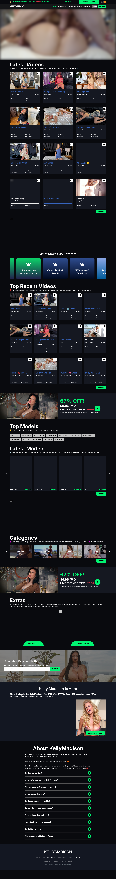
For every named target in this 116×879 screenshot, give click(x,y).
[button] (109, 474)
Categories (78, 6)
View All (101, 212)
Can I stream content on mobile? (37, 801)
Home (55, 6)
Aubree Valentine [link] (66, 375)
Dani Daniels (59, 439)
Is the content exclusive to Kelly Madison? (41, 780)
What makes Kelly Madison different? (39, 836)
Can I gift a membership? (34, 829)
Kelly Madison (51, 435)
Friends (70, 857)
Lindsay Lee (37, 439)
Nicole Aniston (39, 435)
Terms (43, 857)
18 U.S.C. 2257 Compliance (51, 861)
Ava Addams (26, 435)
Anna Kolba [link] (47, 129)
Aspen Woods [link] (15, 94)
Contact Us (77, 857)
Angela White (63, 435)
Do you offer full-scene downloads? (39, 808)
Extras (85, 6)
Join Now (102, 6)
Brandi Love (15, 435)
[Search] (90, 6)
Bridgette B (48, 439)
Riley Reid (26, 439)
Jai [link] (12, 129)
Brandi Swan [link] (81, 165)
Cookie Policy (51, 857)
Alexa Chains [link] (65, 311)
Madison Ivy (75, 435)
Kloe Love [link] (47, 201)
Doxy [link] (62, 342)
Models (70, 6)
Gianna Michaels (88, 435)
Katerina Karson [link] (16, 375)
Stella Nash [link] (80, 129)
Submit (55, 669)
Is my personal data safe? (35, 794)
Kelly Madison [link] (15, 201)
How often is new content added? (38, 822)
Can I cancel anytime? (33, 773)
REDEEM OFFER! (89, 2)
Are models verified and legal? (37, 815)
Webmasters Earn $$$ (66, 861)
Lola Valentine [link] (89, 375)
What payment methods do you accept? (40, 787)
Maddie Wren (15, 439)
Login (95, 6)
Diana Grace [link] (48, 165)
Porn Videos (62, 6)
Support (38, 857)
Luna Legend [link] (48, 94)
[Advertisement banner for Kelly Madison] (58, 233)
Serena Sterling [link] (82, 94)
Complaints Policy (61, 857)
